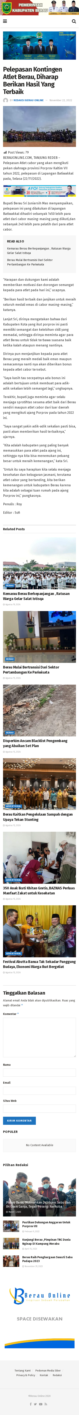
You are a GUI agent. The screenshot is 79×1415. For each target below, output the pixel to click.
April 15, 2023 (30, 1249)
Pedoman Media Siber (48, 1370)
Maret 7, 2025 (14, 1212)
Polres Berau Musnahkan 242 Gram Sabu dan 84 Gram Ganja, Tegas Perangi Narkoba (38, 1205)
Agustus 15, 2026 (12, 678)
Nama (7, 1065)
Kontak (44, 1375)
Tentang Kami (23, 1370)
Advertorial (13, 806)
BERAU (9, 585)
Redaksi (57, 1375)
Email (6, 1082)
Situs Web (10, 1101)
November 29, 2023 (33, 1266)
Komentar (11, 1014)
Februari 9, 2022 (32, 1231)
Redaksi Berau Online (29, 100)
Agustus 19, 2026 (12, 604)
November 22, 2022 (60, 100)
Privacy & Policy (25, 1375)
